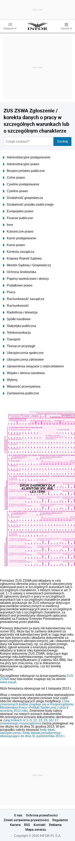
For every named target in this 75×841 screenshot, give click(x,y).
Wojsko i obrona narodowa (26, 373)
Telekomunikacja (19, 332)
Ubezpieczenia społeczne (25, 352)
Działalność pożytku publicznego (30, 204)
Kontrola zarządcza (20, 251)
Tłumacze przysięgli (21, 346)
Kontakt (40, 825)
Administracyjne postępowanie (28, 157)
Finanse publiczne (20, 218)
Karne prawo (16, 245)
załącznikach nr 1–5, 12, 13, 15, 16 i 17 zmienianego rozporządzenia (29, 721)
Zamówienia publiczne (23, 393)
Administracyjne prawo (23, 164)
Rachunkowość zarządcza (25, 299)
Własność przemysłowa (23, 386)
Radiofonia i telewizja (22, 312)
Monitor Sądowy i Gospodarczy (29, 265)
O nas (18, 815)
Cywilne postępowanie (23, 184)
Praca (11, 292)
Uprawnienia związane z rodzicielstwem (35, 366)
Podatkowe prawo (19, 285)
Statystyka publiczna (21, 326)
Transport (13, 339)
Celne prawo (16, 177)
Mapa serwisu (35, 829)
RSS (27, 825)
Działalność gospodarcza (25, 197)
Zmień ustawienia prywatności (26, 820)
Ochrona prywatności (42, 815)
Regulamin (60, 820)
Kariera (15, 825)
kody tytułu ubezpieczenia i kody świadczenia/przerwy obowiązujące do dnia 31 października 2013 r (32, 733)
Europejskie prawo (20, 211)
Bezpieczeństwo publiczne (26, 170)
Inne (10, 224)
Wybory (12, 379)
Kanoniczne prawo (20, 231)
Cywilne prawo (17, 191)
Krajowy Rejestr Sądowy (24, 258)
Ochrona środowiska (21, 272)
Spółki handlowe (19, 319)
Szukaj (62, 141)
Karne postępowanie (21, 238)
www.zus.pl (8, 682)
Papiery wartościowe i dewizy (28, 278)
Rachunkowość (18, 305)
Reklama (55, 825)
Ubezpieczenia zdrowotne (25, 359)
